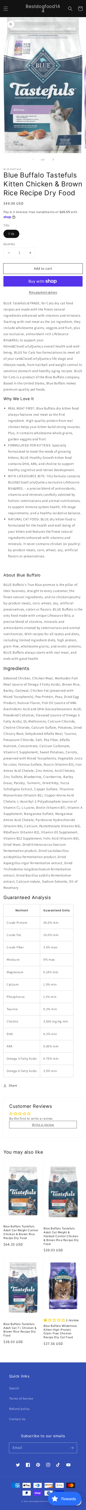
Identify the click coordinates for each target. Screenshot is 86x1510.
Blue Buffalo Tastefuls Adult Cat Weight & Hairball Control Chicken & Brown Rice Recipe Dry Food (61, 1236)
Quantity (9, 244)
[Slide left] (33, 159)
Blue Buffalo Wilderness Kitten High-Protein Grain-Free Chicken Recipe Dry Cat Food (60, 1331)
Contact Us (17, 1419)
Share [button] (13, 1085)
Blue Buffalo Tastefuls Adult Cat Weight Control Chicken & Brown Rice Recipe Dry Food (20, 1232)
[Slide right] (53, 159)
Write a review (43, 1124)
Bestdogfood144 (37, 1501)
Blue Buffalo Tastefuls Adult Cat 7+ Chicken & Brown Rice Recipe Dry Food (19, 1329)
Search (14, 1388)
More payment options (43, 292)
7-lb (11, 234)
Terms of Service (21, 1398)
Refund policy (19, 1409)
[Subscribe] (72, 1448)
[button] (6, 9)
